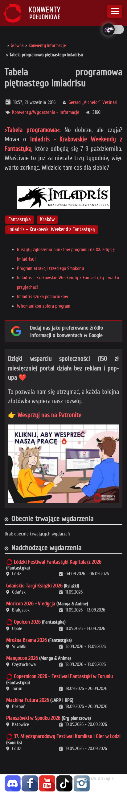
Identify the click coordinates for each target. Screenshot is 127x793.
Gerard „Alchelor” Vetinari (92, 102)
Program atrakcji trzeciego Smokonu (50, 268)
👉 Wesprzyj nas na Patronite (44, 415)
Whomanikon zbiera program (43, 306)
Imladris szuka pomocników (42, 296)
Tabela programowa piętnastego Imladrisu (63, 77)
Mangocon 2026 (22, 658)
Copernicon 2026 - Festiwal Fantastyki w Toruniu (63, 676)
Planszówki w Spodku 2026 (33, 718)
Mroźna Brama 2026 (26, 640)
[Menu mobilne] (114, 11)
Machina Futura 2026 (27, 700)
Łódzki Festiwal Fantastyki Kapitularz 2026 (57, 562)
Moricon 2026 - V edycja (30, 603)
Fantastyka (19, 219)
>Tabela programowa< (32, 130)
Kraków (47, 219)
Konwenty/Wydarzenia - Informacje (45, 112)
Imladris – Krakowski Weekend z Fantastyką (51, 229)
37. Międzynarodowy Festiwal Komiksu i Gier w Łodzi (67, 736)
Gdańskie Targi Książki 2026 (34, 585)
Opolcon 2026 (27, 622)
